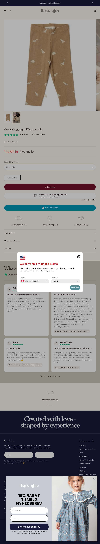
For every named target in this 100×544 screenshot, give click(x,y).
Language (54, 278)
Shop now (75, 287)
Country (22, 278)
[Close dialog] (94, 479)
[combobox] (29, 281)
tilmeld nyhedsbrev (29, 526)
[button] (79, 257)
